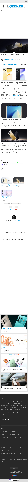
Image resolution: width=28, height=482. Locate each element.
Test (24, 411)
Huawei (18, 405)
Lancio (9, 203)
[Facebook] (16, 475)
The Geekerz (11, 413)
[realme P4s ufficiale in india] (14, 322)
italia (25, 405)
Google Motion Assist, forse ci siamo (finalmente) (13, 388)
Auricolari (4, 403)
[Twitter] (14, 475)
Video (21, 413)
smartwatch (17, 411)
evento (15, 403)
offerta (19, 407)
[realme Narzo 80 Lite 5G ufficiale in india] (6, 193)
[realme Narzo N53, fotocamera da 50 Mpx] (6, 180)
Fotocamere (3, 405)
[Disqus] (14, 262)
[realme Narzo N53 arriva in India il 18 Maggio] (18, 180)
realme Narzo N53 (14, 203)
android (20, 402)
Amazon (15, 401)
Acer (2, 401)
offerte (22, 407)
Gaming (6, 405)
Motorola (13, 407)
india (5, 203)
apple (24, 401)
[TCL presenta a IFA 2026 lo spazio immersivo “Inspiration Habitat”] (14, 341)
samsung (4, 411)
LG (7, 407)
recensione (17, 409)
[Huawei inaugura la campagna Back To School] (14, 361)
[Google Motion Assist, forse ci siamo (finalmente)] (14, 380)
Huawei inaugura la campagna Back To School (12, 369)
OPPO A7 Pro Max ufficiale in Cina (14, 455)
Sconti (8, 411)
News (4, 328)
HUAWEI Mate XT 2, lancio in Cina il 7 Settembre (11, 437)
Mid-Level (10, 407)
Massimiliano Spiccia (10, 59)
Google (10, 405)
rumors (22, 409)
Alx (21, 472)
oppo (25, 407)
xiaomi (3, 414)
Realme (12, 409)
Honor (14, 405)
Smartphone (8, 328)
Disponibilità (12, 403)
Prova (7, 409)
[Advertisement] (14, 24)
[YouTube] (12, 475)
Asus (2, 403)
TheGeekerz (3, 413)
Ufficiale (19, 203)
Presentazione (3, 409)
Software (8, 387)
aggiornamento (7, 401)
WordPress (13, 472)
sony (22, 411)
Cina (8, 403)
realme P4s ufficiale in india (8, 330)
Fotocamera (22, 403)
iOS (23, 405)
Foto (19, 403)
